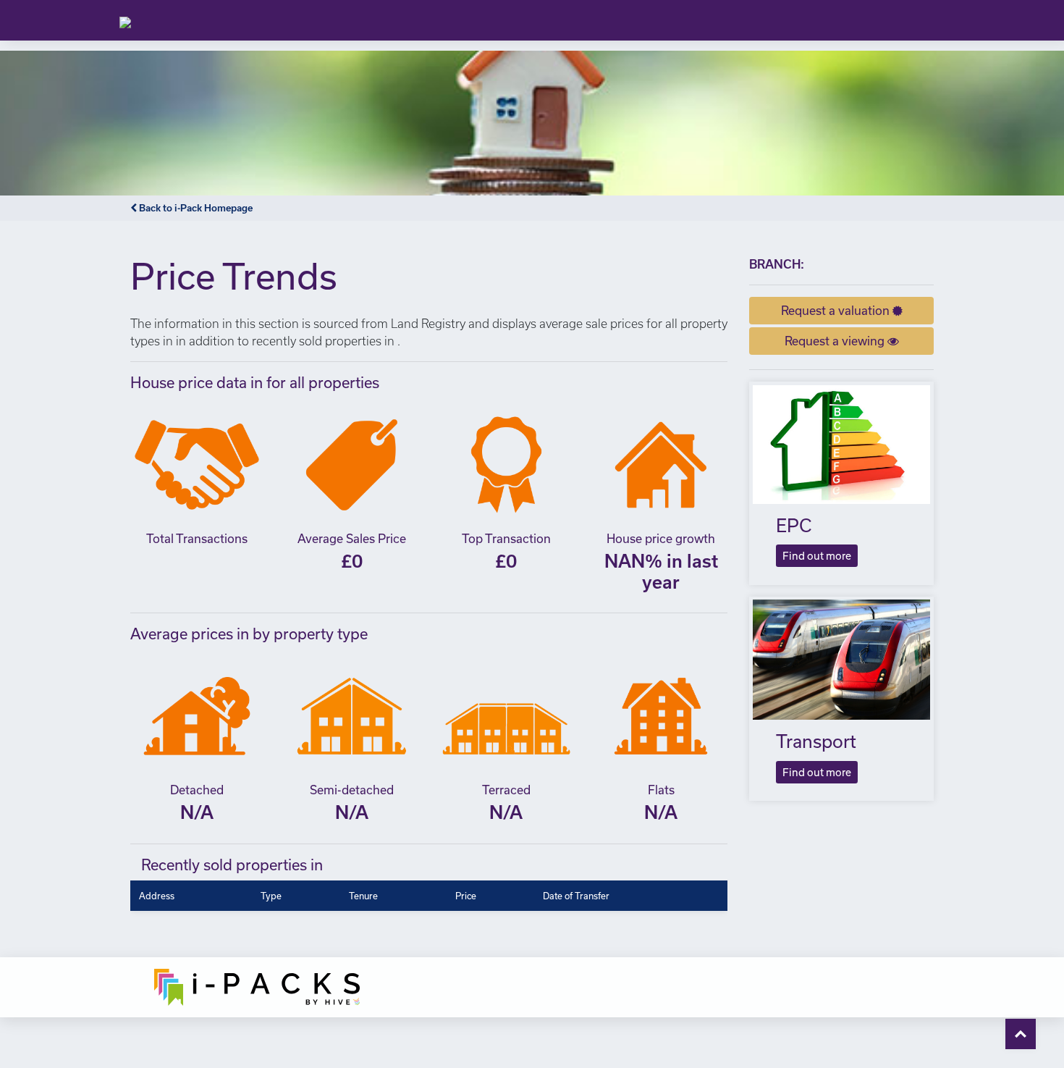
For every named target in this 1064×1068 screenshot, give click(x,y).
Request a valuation (836, 310)
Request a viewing (836, 341)
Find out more (816, 556)
